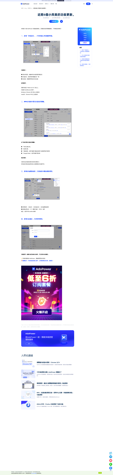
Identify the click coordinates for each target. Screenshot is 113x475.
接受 (100, 472)
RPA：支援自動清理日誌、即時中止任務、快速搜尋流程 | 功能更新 (35, 391)
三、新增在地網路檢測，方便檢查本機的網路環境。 (85, 60)
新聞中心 (30, 8)
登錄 (84, 3)
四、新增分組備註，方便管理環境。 (85, 65)
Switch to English (60, 0)
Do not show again (68, 0)
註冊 (88, 3)
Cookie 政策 (33, 473)
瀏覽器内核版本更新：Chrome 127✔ (29, 359)
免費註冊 (54, 21)
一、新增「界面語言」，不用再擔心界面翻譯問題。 (85, 51)
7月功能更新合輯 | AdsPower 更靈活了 (29, 370)
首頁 (22, 8)
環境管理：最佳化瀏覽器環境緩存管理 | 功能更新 (31, 380)
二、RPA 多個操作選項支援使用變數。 (85, 56)
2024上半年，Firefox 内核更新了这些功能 (30, 401)
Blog (26, 8)
